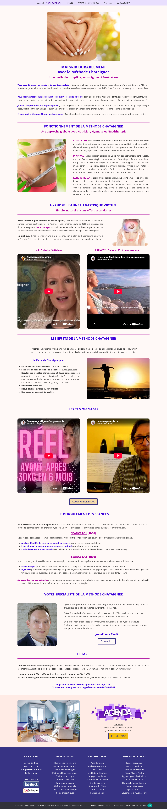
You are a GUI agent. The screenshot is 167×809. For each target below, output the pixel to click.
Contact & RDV (123, 3)
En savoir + (107, 641)
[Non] (164, 805)
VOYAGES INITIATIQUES (88, 3)
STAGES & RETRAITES (97, 756)
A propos (108, 3)
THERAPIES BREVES (65, 756)
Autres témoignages (83, 501)
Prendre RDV (118, 736)
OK (150, 805)
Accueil (40, 3)
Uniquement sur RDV (31, 769)
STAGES (70, 3)
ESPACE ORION (31, 756)
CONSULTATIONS (53, 3)
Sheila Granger (42, 227)
